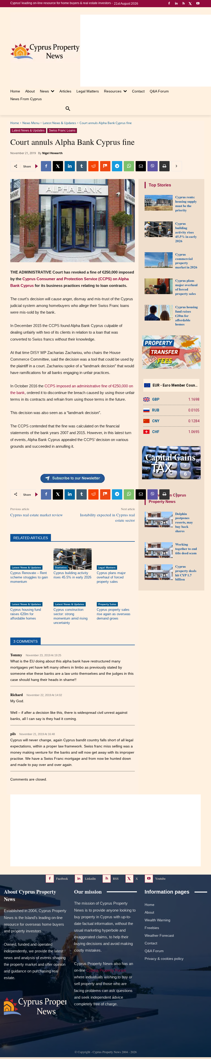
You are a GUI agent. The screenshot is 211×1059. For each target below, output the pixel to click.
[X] (191, 4)
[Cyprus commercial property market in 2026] (159, 260)
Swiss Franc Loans (62, 130)
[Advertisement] (145, 51)
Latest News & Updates (59, 123)
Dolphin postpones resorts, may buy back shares (184, 522)
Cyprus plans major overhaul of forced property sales (111, 577)
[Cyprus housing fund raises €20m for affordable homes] (29, 595)
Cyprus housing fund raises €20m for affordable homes (25, 614)
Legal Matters (107, 567)
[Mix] (105, 166)
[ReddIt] (93, 166)
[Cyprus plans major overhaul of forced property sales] (116, 559)
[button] (68, 109)
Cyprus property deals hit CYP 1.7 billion (185, 573)
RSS (116, 878)
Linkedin (90, 878)
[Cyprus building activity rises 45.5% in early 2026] (73, 559)
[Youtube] (198, 4)
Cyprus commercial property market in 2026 (186, 261)
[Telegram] (117, 166)
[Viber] (152, 166)
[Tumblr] (81, 166)
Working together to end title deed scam (186, 548)
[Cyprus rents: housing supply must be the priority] (159, 203)
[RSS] (184, 4)
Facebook (62, 878)
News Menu (30, 123)
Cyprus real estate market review (36, 514)
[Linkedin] (176, 4)
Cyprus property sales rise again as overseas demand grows (113, 614)
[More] (176, 166)
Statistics (61, 567)
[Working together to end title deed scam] (159, 550)
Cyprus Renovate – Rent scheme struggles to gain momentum (29, 577)
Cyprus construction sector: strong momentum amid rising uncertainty (70, 616)
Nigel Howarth (52, 153)
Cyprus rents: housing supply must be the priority (186, 203)
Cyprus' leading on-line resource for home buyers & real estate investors (60, 3)
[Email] (141, 166)
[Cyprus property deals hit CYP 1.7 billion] (159, 572)
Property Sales (107, 604)
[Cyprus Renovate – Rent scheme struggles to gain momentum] (29, 559)
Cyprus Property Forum (106, 970)
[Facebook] (169, 4)
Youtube (160, 878)
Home (14, 123)
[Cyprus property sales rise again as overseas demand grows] (116, 595)
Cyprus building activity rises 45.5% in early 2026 (186, 232)
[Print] (164, 166)
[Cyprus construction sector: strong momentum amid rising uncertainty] (73, 595)
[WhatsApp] (129, 166)
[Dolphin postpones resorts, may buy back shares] (159, 519)
